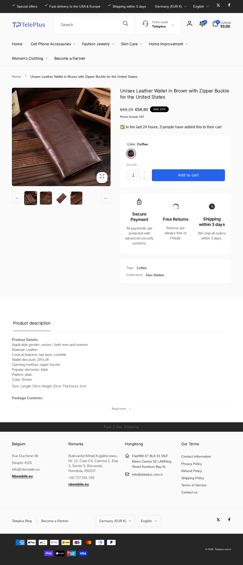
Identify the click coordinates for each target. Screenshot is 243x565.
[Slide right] (106, 198)
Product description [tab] (32, 323)
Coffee (142, 268)
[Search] (125, 25)
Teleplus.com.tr (223, 549)
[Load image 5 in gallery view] (76, 198)
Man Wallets (155, 275)
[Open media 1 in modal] (61, 137)
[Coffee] (131, 153)
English (198, 6)
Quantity (131, 164)
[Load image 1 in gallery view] (31, 198)
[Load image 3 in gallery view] (46, 198)
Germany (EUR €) (168, 6)
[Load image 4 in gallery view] (61, 198)
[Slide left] (17, 198)
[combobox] (94, 25)
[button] (221, 25)
